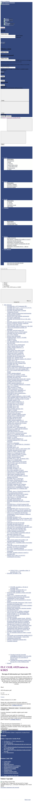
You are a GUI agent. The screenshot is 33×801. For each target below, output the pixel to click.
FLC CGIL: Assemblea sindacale (15, 548)
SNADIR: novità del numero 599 (15, 330)
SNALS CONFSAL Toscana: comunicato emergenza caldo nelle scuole (17, 324)
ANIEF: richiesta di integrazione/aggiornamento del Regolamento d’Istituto (19, 314)
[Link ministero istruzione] (8, 2)
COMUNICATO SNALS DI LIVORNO (17, 494)
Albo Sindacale (8, 304)
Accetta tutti (25, 708)
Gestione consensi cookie (10, 771)
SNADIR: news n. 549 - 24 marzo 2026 (17, 421)
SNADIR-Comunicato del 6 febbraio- (16, 484)
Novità (5, 284)
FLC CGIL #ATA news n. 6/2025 (15, 535)
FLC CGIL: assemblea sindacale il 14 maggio (18, 384)
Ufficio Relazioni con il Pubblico (12, 766)
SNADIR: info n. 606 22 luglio (15, 309)
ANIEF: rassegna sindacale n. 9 (15, 438)
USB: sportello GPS (12, 464)
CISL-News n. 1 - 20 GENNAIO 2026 (17, 497)
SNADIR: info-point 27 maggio (15, 351)
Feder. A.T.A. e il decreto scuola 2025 (16, 595)
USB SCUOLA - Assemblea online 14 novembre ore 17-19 (20, 571)
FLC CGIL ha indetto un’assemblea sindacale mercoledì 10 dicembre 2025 (18, 533)
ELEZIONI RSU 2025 (13, 609)
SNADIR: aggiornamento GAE (15, 500)
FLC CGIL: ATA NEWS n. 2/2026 (16, 374)
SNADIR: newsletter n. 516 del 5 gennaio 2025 (19, 510)
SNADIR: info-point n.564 (14, 377)
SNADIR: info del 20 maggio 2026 (16, 356)
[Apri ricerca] (19, 124)
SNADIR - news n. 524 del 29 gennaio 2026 (18, 491)
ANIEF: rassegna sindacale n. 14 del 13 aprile (18, 396)
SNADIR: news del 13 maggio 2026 (16, 363)
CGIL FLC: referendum (13, 443)
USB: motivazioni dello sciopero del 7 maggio (18, 379)
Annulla (3, 116)
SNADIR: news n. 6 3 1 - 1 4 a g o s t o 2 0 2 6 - (19, 307)
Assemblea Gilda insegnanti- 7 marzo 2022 (18, 636)
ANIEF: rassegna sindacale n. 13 (15, 401)
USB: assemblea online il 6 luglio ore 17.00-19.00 (19, 326)
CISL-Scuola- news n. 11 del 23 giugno (17, 332)
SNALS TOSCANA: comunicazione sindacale (19, 367)
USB (8, 490)
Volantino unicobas (12, 617)
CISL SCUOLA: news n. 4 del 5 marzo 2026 (18, 448)
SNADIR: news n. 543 (13, 447)
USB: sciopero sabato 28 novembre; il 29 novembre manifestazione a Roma (17, 540)
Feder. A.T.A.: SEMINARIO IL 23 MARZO (18, 444)
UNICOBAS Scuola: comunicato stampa (17, 471)
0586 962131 (9, 742)
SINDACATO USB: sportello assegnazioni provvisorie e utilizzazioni (18, 317)
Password (18, 37)
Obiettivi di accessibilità (10, 768)
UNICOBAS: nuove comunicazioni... (16, 393)
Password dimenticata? (6, 40)
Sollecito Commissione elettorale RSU (16, 639)
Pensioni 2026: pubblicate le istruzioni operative (19, 608)
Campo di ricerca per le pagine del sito (10, 267)
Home (5, 282)
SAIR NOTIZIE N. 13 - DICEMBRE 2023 (18, 614)
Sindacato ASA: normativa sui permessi (17, 376)
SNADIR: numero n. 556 (13, 400)
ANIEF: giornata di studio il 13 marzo (16, 454)
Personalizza (4, 708)
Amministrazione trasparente (11, 773)
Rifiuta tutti (13, 708)
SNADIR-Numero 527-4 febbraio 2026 (17, 488)
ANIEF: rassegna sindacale (14, 373)
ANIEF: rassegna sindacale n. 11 (15, 420)
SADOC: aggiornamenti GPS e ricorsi (16, 461)
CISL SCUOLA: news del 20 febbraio (17, 463)
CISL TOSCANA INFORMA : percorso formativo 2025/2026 (17, 476)
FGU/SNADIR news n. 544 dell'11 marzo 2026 (19, 435)
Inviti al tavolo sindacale (13, 615)
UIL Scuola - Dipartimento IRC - (15, 480)
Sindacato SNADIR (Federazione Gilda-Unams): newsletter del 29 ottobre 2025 (19, 603)
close (2, 144)
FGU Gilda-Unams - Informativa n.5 (16, 390)
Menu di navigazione (22, 301)
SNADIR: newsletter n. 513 (14, 517)
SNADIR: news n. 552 (13, 407)
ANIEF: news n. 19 (12, 360)
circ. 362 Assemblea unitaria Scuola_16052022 (19, 618)
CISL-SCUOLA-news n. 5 (14, 424)
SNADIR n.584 (11, 349)
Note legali (6, 763)
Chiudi (2, 76)
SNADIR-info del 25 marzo (14, 418)
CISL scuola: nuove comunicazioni (16, 344)
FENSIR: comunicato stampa (14, 417)
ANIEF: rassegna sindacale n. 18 (15, 366)
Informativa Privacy (9, 764)
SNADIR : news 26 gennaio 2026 (15, 495)
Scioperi (9, 663)
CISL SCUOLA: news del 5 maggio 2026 (17, 369)
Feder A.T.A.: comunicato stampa (15, 434)
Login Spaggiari (12, 66)
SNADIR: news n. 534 (13, 465)
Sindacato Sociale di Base (13, 607)
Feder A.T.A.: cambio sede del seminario (17, 428)
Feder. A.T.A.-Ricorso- (13, 386)
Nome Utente (19, 35)
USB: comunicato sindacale (14, 498)
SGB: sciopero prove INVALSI (15, 391)
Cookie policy (7, 761)
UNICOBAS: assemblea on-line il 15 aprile (18, 398)
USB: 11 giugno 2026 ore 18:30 (15, 346)
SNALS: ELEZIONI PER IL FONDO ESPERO (19, 605)
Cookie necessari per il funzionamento (10, 723)
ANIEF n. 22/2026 (12, 340)
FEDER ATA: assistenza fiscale (15, 357)
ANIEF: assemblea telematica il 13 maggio (18, 380)
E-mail (17, 60)
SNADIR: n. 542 (11, 445)
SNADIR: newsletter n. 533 (14, 468)
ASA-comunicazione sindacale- (15, 492)
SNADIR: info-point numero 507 (15, 524)
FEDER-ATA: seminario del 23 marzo (17, 423)
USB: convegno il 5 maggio (14, 387)
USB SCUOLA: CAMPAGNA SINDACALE (19, 511)
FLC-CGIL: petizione (12, 334)
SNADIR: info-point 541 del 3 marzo (16, 450)
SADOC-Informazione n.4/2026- (15, 455)
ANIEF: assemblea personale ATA (16, 531)
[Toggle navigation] (13, 137)
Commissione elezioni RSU (14, 638)
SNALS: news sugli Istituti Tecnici (16, 361)
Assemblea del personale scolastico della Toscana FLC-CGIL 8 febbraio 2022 (20, 661)
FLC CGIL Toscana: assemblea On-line (17, 481)
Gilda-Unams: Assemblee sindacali (16, 474)
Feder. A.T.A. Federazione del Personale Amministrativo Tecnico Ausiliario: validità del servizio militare (19, 514)
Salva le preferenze (13, 729)
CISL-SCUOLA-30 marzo (14, 413)
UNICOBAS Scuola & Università (15, 522)
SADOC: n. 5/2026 (12, 437)
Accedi (2, 27)
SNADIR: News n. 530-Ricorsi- (15, 478)
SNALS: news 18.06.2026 (14, 336)
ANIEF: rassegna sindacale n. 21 (15, 347)
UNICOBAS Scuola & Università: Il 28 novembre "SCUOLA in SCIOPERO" (17, 546)
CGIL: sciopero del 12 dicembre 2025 (16, 529)
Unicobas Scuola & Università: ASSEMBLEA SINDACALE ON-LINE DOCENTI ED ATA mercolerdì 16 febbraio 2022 (20, 657)
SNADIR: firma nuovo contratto (15, 404)
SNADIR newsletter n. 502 (17, 591)
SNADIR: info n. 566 (12, 364)
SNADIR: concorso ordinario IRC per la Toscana (19, 322)
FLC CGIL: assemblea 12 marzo (15, 470)
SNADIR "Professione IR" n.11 (18, 589)
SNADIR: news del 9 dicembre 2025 (16, 528)
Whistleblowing (8, 770)
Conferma (8, 116)
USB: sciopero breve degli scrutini (15, 350)
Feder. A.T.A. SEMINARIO (14, 460)
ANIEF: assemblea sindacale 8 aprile (16, 414)
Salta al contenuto (5, 1)
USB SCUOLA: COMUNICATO (16, 416)
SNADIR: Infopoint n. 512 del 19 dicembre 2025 (19, 518)
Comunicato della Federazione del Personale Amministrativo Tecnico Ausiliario (18, 597)
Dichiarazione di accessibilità (11, 767)
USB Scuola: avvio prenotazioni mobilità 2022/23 (19, 635)
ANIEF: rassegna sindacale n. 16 (15, 383)
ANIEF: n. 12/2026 (12, 410)
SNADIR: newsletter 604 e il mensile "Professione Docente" (16, 311)
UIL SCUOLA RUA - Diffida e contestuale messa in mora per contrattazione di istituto (18, 611)
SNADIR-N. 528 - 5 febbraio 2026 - (16, 485)
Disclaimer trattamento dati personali (10, 787)
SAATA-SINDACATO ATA (14, 482)
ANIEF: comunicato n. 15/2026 (15, 389)
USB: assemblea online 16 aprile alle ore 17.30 (19, 397)
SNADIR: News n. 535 (13, 467)
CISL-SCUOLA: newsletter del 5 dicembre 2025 (19, 527)
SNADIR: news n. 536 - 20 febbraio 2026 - (18, 458)
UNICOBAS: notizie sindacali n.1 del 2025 (18, 525)
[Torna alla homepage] (16, 117)
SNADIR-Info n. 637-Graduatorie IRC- (17, 306)
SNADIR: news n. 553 (13, 406)
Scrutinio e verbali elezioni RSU (15, 631)
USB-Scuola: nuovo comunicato (15, 353)
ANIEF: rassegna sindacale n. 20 (15, 354)
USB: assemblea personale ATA (15, 408)
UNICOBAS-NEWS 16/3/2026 (15, 431)
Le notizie (6, 285)
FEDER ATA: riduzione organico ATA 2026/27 (19, 359)
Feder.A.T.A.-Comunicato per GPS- (16, 453)
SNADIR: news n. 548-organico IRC (16, 427)
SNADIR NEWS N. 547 (13, 430)
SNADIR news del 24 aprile (14, 381)
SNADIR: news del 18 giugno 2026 (16, 333)
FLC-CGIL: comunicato (13, 426)
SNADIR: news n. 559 (13, 394)
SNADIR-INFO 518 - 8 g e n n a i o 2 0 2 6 (18, 508)
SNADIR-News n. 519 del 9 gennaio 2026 (18, 504)
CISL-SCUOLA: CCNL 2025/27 (15, 403)
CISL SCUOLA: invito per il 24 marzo (17, 433)
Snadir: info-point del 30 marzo (15, 411)
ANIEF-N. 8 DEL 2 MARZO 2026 (16, 451)
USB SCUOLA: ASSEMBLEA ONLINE (18, 487)
